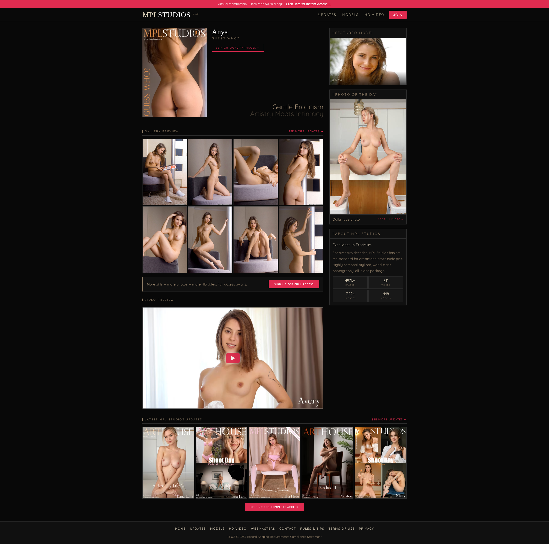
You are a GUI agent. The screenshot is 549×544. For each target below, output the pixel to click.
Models (350, 14)
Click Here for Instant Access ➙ (308, 4)
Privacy (366, 529)
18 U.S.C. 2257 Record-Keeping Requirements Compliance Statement (274, 537)
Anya (220, 32)
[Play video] (233, 358)
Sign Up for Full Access (294, 284)
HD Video (374, 14)
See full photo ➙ (390, 219)
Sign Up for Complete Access (274, 506)
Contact (287, 529)
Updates (327, 14)
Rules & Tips (312, 529)
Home (180, 529)
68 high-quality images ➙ (238, 47)
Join (398, 15)
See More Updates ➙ (305, 131)
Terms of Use (342, 529)
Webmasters (263, 529)
